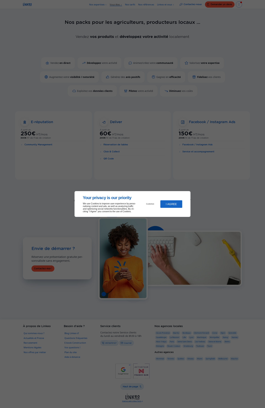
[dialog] (132, 204)
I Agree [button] (171, 204)
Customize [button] (150, 204)
